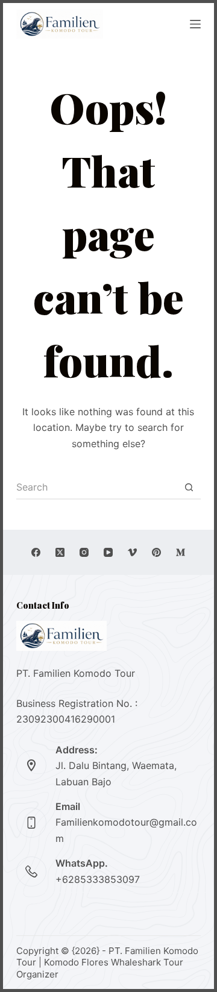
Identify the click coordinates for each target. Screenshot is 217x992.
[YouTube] (108, 552)
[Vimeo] (132, 552)
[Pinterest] (156, 552)
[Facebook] (35, 552)
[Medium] (180, 552)
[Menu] (195, 24)
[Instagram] (84, 552)
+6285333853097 (97, 879)
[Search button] (189, 488)
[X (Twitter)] (59, 552)
